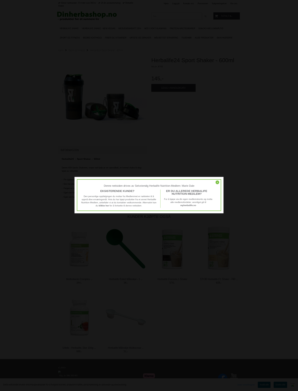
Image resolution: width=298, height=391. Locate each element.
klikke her (104, 205)
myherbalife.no (188, 205)
